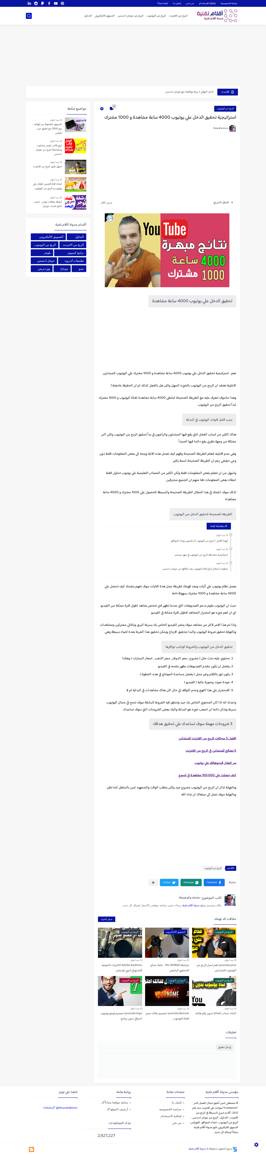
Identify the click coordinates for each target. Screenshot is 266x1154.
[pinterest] (62, 3)
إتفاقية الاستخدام (207, 3)
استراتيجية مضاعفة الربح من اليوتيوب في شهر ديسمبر (201, 555)
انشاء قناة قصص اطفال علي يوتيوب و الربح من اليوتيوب (47, 186)
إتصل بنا (177, 3)
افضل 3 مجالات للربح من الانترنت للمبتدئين (207, 739)
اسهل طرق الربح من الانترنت (47, 167)
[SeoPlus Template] (235, 1149)
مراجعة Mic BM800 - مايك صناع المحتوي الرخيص (170, 968)
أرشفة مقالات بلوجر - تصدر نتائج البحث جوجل (48, 204)
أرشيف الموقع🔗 (117, 1109)
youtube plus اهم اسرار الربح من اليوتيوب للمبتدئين (216, 968)
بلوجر (47, 252)
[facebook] (49, 3)
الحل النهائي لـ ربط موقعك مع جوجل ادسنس (189, 91)
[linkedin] (29, 3)
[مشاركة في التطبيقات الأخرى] (153, 882)
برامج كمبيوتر (75, 252)
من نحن (190, 3)
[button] (214, 882)
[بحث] (29, 16)
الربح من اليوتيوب (156, 15)
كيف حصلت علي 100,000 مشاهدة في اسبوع (207, 775)
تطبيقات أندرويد (74, 260)
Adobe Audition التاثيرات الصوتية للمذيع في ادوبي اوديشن (122, 968)
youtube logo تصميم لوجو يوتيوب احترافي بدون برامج (121, 1016)
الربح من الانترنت (178, 15)
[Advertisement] (133, 56)
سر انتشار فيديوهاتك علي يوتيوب (215, 763)
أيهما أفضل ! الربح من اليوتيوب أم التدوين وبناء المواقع (199, 541)
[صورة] (75, 124)
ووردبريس (44, 268)
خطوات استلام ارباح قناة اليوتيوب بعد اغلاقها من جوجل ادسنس (195, 569)
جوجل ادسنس (46, 260)
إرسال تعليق (224, 1047)
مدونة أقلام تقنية (191, 905)
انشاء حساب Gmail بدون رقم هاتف (215, 1013)
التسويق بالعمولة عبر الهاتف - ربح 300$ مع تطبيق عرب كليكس (47, 129)
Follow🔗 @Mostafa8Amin (60, 1108)
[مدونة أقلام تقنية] (215, 16)
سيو (81, 268)
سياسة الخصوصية (229, 3)
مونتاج (64, 268)
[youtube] (55, 3)
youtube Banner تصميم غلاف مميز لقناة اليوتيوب (167, 1016)
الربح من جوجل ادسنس (131, 15)
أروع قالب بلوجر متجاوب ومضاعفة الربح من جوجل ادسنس (49, 150)
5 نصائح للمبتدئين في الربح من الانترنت (211, 751)
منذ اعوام (220, 535)
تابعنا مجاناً (163, 3)
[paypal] (42, 3)
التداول (88, 15)
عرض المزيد (106, 919)
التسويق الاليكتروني (105, 15)
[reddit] (35, 3)
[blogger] (31, 1149)
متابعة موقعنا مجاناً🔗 (114, 1102)
